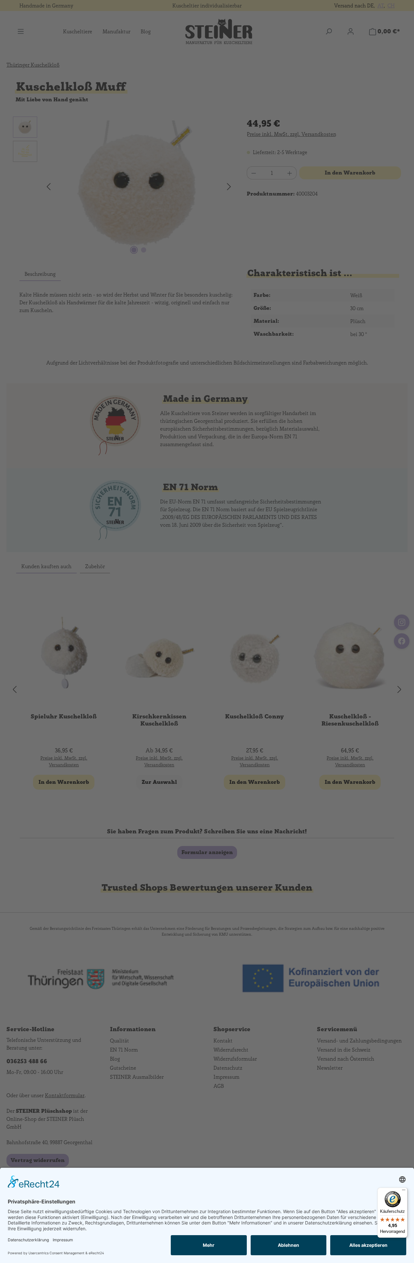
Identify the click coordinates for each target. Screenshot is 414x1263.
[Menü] (404, 1191)
